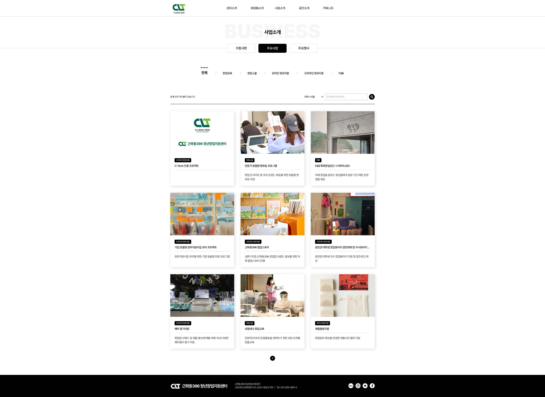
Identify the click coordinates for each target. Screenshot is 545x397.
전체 (204, 73)
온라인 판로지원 (280, 73)
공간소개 (304, 8)
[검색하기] (372, 97)
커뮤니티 (328, 8)
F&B (341, 73)
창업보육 (227, 73)
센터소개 (232, 8)
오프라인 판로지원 (314, 73)
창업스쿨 (252, 73)
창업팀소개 (257, 8)
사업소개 (280, 8)
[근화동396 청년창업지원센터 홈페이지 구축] (179, 8)
